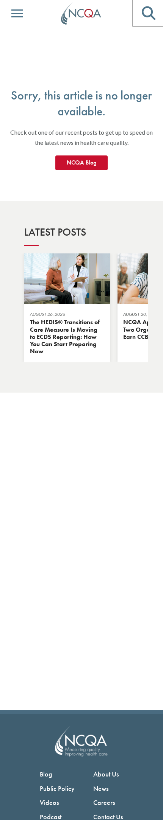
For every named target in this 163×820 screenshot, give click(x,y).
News (100, 788)
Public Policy (57, 788)
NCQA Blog (81, 162)
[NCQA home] (81, 14)
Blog (46, 774)
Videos (49, 802)
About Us (106, 774)
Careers (104, 802)
